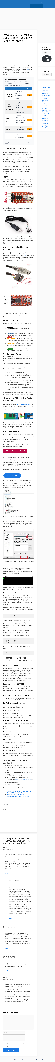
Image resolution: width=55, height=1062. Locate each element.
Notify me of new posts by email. (13, 1046)
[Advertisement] (27, 19)
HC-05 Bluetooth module (24, 404)
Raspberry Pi (40, 2)
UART (24, 255)
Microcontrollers (14, 2)
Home (6, 2)
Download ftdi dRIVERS (15, 451)
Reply (6, 873)
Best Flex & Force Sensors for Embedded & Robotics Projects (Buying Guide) (46, 90)
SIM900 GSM (18, 779)
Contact (46, 6)
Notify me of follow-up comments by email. (16, 1043)
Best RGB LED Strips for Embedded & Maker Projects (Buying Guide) (46, 124)
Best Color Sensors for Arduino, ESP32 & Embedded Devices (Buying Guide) (47, 99)
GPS (28, 69)
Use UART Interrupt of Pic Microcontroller (18, 793)
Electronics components (36, 6)
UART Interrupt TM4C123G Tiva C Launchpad (19, 791)
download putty (12, 475)
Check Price (31, 95)
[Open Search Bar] (53, 6)
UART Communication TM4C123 (15, 794)
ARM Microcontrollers (27, 2)
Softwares (49, 2)
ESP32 (29, 779)
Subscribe (46, 59)
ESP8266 (24, 779)
